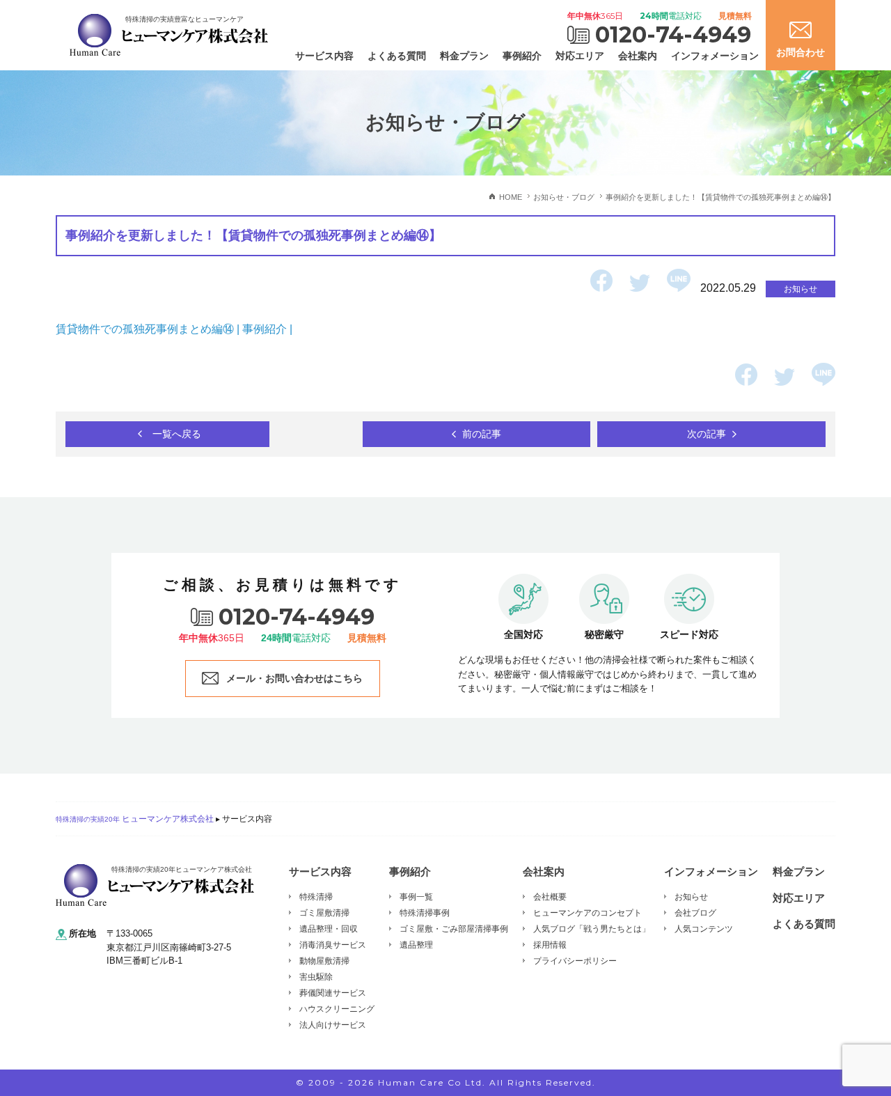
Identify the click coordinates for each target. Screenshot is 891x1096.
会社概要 (550, 897)
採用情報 (550, 945)
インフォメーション (715, 55)
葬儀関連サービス (332, 993)
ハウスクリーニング (336, 1009)
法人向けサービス (332, 1025)
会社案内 (637, 55)
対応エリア (579, 55)
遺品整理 (416, 945)
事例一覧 (416, 897)
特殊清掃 (316, 897)
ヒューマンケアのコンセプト (587, 913)
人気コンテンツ (704, 929)
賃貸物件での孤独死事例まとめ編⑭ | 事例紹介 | (175, 329)
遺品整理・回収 (328, 929)
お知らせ (691, 897)
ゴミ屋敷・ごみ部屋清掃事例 (454, 929)
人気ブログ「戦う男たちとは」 (591, 929)
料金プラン (464, 55)
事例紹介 (522, 55)
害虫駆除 (316, 977)
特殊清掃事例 (425, 913)
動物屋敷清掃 (324, 961)
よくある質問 (397, 55)
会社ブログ (695, 913)
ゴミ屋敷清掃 (324, 913)
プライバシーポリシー (575, 961)
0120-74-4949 (673, 35)
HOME (510, 197)
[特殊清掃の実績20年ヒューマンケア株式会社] (155, 885)
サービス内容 (324, 55)
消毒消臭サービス (332, 945)
